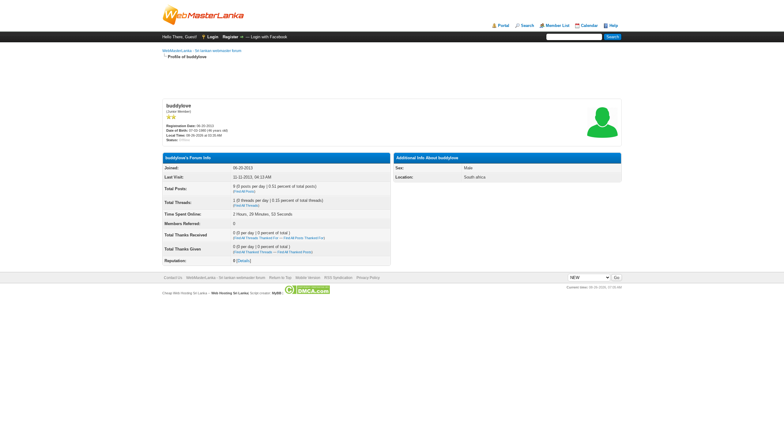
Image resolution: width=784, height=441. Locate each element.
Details (244, 260)
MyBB (276, 293)
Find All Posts (244, 191)
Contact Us (173, 278)
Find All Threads (246, 205)
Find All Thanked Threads (253, 252)
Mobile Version (308, 278)
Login (212, 37)
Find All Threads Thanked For (256, 238)
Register (230, 37)
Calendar (589, 25)
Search (527, 25)
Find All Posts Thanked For (304, 238)
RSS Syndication (338, 278)
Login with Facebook (269, 37)
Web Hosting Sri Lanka (229, 293)
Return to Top (280, 278)
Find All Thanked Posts (294, 252)
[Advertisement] (273, 85)
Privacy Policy (368, 278)
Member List (557, 25)
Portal (503, 25)
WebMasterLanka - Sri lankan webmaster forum (201, 51)
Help (613, 25)
